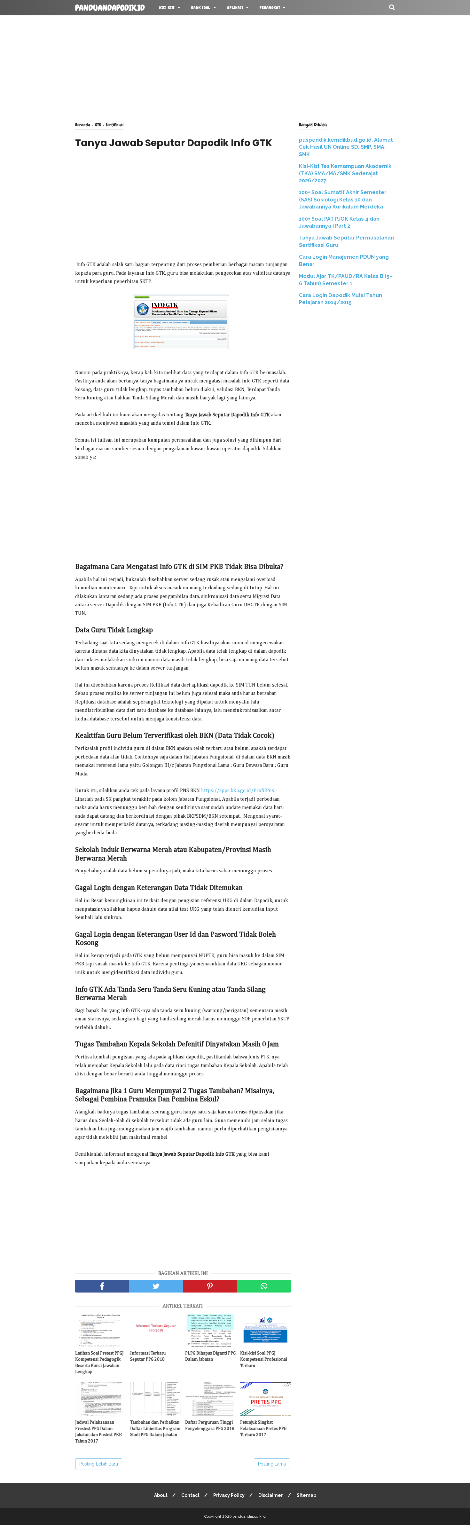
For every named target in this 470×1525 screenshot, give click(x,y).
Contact (190, 1495)
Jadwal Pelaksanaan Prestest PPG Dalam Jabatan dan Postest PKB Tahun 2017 (98, 1431)
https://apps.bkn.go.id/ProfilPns (237, 790)
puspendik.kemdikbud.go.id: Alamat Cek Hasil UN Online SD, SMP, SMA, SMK (346, 147)
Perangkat (270, 7)
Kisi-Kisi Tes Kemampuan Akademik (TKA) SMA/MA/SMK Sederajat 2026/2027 (345, 173)
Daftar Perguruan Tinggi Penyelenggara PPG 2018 (209, 1425)
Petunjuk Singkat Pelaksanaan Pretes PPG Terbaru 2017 (263, 1428)
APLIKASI (235, 7)
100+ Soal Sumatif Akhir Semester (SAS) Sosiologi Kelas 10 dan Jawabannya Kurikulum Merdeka (343, 199)
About (161, 1495)
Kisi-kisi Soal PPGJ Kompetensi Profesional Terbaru (263, 1359)
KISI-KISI (167, 7)
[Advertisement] (235, 67)
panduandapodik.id (110, 8)
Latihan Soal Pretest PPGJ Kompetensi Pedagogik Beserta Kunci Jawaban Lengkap (99, 1362)
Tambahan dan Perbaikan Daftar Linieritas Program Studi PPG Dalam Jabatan (155, 1428)
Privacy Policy (229, 1495)
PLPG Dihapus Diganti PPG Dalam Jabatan (210, 1356)
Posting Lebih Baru (98, 1463)
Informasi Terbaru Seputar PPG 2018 (148, 1356)
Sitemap (306, 1495)
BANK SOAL (200, 7)
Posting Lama (272, 1463)
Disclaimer (270, 1495)
